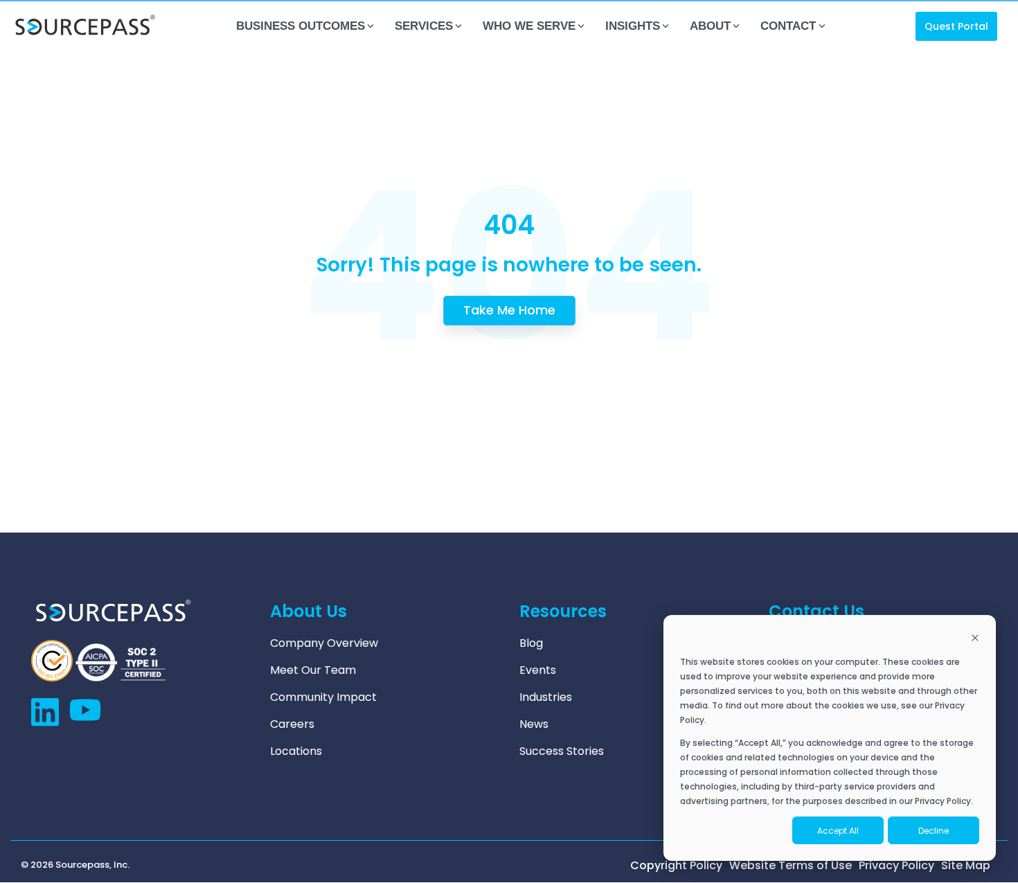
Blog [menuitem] (531, 643)
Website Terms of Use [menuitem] (790, 865)
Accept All (838, 831)
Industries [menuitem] (545, 697)
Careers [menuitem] (292, 724)
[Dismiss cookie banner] (975, 639)
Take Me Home (509, 310)
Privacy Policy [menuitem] (896, 865)
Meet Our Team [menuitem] (313, 670)
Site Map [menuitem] (965, 865)
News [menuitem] (533, 724)
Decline (933, 831)
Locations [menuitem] (296, 751)
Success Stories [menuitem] (561, 751)
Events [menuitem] (537, 670)
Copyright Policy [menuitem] (676, 865)
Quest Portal (956, 26)
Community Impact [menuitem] (323, 697)
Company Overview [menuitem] (324, 643)
